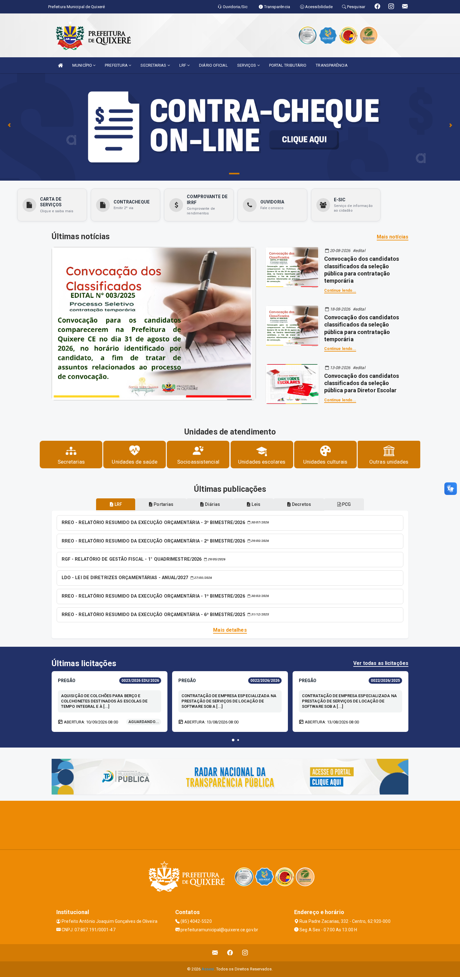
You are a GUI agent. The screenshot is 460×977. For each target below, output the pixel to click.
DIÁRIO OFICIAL (213, 65)
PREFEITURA (117, 65)
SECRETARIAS (154, 65)
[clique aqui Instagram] (245, 952)
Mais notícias (392, 237)
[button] (233, 740)
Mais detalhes (230, 630)
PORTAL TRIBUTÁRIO (288, 65)
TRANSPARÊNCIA (331, 65)
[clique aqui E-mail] (215, 952)
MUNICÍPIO (82, 65)
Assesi (208, 969)
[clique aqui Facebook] (230, 952)
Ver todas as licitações (380, 663)
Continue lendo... (340, 290)
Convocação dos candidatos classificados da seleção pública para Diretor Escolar (361, 383)
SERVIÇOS (247, 65)
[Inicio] (60, 65)
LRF (183, 65)
